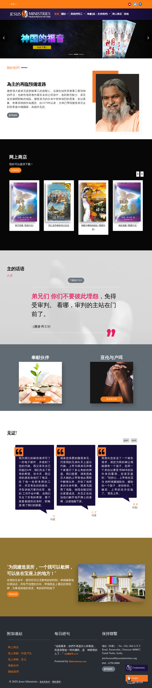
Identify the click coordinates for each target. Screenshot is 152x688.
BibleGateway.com (77, 661)
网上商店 (117, 13)
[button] (3, 38)
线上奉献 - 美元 (17, 659)
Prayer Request (132, 679)
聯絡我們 (13, 671)
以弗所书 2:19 (71, 654)
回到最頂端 (137, 682)
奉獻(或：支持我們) (97, 13)
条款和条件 (45, 682)
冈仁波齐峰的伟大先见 (58, 225)
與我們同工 (77, 13)
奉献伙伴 (13, 665)
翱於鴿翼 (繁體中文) (127, 225)
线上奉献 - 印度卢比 (20, 653)
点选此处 (15, 170)
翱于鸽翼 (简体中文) (24, 225)
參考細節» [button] (108, 669)
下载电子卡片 (76, 280)
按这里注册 (40, 399)
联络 (126, 13)
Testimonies (138, 667)
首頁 (56, 13)
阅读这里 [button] (13, 594)
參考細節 (13, 115)
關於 (64, 13)
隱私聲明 (56, 682)
